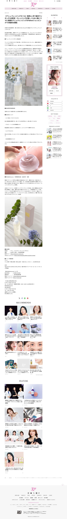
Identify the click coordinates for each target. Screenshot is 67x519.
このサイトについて (15, 499)
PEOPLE (33, 8)
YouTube (51, 103)
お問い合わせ (28, 499)
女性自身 (39, 504)
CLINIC (53, 8)
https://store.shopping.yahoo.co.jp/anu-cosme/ (24, 255)
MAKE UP (21, 8)
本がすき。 (25, 506)
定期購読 (51, 93)
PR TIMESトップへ (9, 293)
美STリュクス (41, 1)
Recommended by (38, 374)
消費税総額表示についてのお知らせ (33, 508)
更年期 (36, 497)
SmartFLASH (44, 504)
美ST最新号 (30, 1)
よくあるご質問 (22, 499)
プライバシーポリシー (42, 499)
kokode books (42, 506)
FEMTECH (40, 8)
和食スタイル (34, 504)
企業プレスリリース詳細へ (10, 292)
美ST (27, 504)
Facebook (52, 110)
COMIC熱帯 (49, 504)
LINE (51, 107)
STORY (21, 504)
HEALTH (47, 8)
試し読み (57, 90)
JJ (10, 504)
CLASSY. (13, 504)
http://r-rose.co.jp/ (17, 277)
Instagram (52, 101)
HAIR (27, 8)
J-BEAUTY (25, 1)
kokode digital (48, 506)
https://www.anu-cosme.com (17, 254)
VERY (17, 504)
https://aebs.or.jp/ (43, 513)
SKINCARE (14, 8)
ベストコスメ (36, 1)
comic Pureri (55, 504)
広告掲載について (34, 499)
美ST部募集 (58, 1)
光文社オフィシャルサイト (51, 499)
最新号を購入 (51, 90)
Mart (24, 504)
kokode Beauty (35, 506)
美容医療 (31, 497)
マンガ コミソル (19, 506)
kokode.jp (30, 506)
